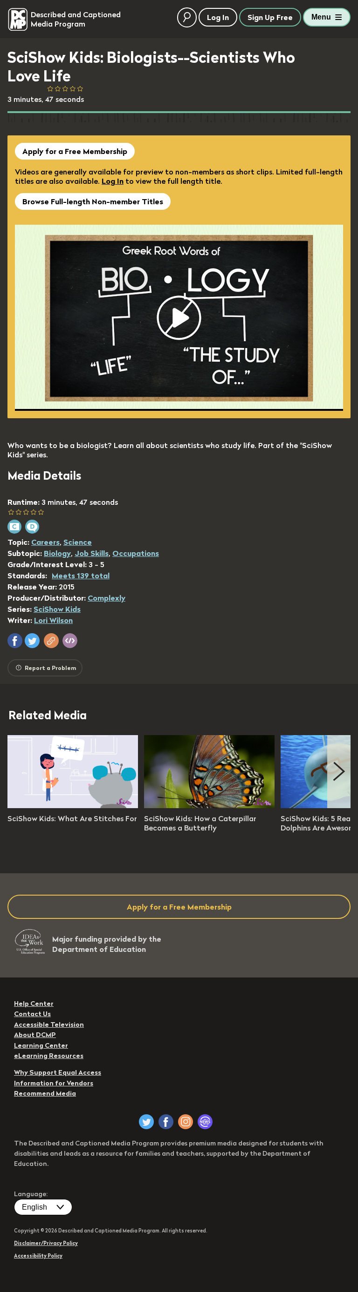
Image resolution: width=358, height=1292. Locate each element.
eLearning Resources (48, 1055)
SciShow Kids (57, 609)
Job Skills (92, 553)
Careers (45, 542)
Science (77, 542)
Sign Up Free (270, 17)
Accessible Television (49, 1024)
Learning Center (41, 1045)
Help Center (34, 1003)
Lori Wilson (53, 620)
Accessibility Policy (38, 1255)
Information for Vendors (53, 1083)
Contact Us (32, 1014)
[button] (14, 640)
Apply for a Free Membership (74, 151)
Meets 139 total (81, 575)
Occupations (135, 553)
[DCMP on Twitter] (146, 1121)
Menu (321, 17)
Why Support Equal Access (57, 1072)
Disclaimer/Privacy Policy (46, 1243)
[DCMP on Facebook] (165, 1121)
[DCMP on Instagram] (185, 1121)
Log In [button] (218, 17)
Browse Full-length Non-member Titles (92, 201)
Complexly (106, 597)
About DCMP (35, 1035)
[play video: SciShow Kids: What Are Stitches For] (72, 805)
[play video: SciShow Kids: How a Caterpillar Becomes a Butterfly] (209, 805)
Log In (113, 181)
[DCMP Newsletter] (205, 1121)
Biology (57, 553)
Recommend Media (45, 1093)
